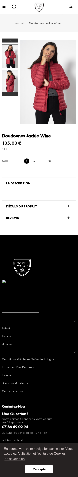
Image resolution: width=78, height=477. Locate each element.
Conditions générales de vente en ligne (28, 359)
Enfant (6, 328)
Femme (6, 336)
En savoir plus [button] (14, 459)
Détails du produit (21, 206)
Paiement (8, 375)
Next (10, 41)
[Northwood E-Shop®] (22, 267)
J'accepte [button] (39, 469)
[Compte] (69, 7)
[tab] (39, 183)
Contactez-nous (12, 391)
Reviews (12, 218)
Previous (10, 94)
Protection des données (18, 367)
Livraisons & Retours (15, 383)
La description (18, 183)
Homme (7, 344)
